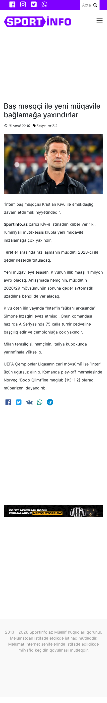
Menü (99, 20)
